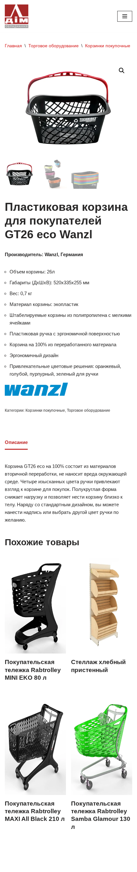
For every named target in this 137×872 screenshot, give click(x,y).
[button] (121, 70)
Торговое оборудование (53, 45)
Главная (13, 45)
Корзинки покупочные (107, 45)
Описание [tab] (16, 442)
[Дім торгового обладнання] (16, 16)
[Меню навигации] (124, 16)
